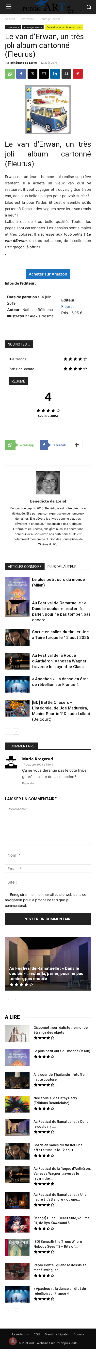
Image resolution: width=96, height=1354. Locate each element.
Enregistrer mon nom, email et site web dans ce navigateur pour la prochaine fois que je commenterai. (45, 900)
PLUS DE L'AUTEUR (62, 567)
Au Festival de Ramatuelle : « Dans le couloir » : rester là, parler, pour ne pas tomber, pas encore (46, 973)
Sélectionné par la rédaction (63, 27)
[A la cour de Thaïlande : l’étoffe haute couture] (17, 1081)
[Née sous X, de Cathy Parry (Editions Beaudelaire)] (17, 1105)
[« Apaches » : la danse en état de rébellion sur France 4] (17, 685)
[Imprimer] (66, 74)
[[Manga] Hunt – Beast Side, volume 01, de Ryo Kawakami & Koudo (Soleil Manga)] (17, 1225)
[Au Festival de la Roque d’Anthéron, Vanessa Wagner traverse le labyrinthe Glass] (17, 662)
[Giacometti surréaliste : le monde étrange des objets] (17, 1034)
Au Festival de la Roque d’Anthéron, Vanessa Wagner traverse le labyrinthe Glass (59, 661)
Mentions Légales (57, 1334)
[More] (77, 445)
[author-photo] (48, 494)
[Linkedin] (55, 74)
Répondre (28, 783)
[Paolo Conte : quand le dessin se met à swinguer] (17, 1272)
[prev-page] (8, 732)
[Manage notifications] (13, 1341)
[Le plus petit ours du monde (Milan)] (17, 592)
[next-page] (16, 732)
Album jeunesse (50, 19)
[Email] (44, 74)
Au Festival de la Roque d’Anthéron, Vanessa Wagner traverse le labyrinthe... (62, 1173)
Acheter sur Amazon (48, 274)
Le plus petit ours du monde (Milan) (61, 1051)
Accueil (10, 19)
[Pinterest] (78, 74)
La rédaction (20, 1334)
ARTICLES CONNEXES (25, 567)
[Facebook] (21, 74)
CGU (37, 1334)
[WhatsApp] (10, 74)
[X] (32, 74)
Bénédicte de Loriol (23, 62)
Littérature (26, 19)
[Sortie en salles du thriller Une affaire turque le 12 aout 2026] (17, 638)
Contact (79, 1334)
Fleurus (68, 306)
